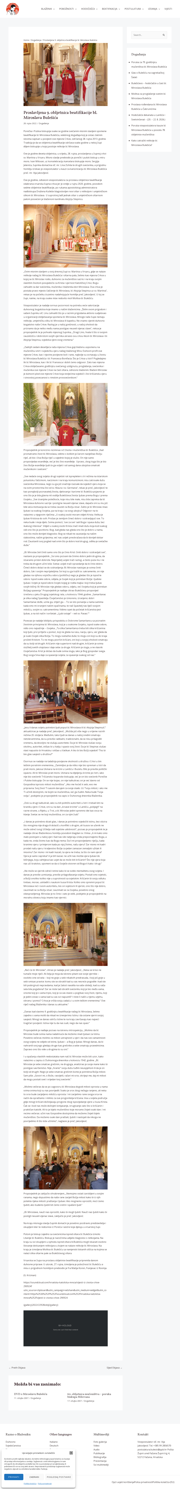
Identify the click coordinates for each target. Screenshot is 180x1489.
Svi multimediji (101, 1464)
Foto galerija (100, 1441)
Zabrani (34, 1477)
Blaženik (46, 8)
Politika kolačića (30, 1483)
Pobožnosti (66, 8)
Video (96, 1445)
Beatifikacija (109, 8)
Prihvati (13, 1477)
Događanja (44, 123)
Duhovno (10, 1441)
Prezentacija (100, 1460)
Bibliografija (100, 1457)
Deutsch (54, 1445)
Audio (97, 1449)
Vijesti (168, 8)
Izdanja (152, 8)
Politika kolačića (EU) (163, 1482)
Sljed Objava (114, 1367)
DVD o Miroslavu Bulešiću (30, 1394)
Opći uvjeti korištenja (123, 1482)
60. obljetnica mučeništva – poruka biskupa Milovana (89, 1395)
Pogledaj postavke (59, 1477)
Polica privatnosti (45, 1483)
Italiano (54, 1441)
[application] (53, 8)
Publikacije (99, 1453)
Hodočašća (88, 8)
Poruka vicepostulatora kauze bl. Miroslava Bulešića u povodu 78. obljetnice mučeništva (148, 130)
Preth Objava (17, 1367)
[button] (71, 1453)
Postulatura (133, 8)
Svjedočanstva (13, 1445)
